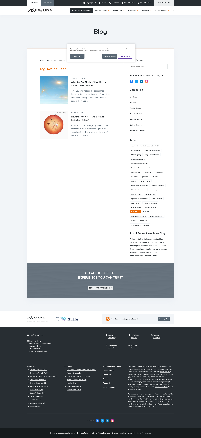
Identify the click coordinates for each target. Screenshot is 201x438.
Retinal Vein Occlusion (138, 216)
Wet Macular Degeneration (140, 225)
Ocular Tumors (136, 108)
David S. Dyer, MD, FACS (38, 370)
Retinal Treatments (137, 131)
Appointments (163, 3)
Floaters (134, 181)
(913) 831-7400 (129, 3)
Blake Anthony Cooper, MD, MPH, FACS (43, 376)
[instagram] (146, 81)
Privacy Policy (83, 433)
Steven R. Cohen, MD (37, 393)
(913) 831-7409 (145, 3)
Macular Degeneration (156, 190)
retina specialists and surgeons (147, 379)
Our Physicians (108, 370)
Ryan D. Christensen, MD (38, 383)
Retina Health (135, 203)
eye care (162, 168)
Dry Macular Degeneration (139, 163)
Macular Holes (150, 194)
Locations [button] (115, 3)
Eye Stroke (145, 177)
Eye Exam (148, 172)
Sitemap (115, 433)
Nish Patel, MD (35, 406)
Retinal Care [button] (117, 11)
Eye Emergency (136, 172)
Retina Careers (136, 119)
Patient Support (109, 387)
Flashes (155, 177)
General (133, 102)
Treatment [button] (132, 11)
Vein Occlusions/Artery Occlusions (78, 376)
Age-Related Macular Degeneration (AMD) (145, 146)
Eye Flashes (159, 172)
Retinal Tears (147, 212)
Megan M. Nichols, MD (37, 403)
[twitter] (136, 81)
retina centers (165, 372)
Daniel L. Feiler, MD (36, 396)
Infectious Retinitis (158, 185)
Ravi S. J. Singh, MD (36, 390)
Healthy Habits (145, 181)
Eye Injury (134, 177)
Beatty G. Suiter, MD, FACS (39, 386)
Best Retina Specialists (153, 150)
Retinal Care (107, 375)
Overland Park (155, 374)
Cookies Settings (125, 56)
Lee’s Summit (138, 374)
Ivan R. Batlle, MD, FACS (38, 380)
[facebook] (131, 81)
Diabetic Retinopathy (138, 159)
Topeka (146, 374)
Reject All (77, 56)
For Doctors (47, 3)
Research (106, 383)
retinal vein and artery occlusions (148, 401)
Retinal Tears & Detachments (76, 380)
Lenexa (130, 374)
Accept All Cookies (110, 56)
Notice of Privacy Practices (100, 433)
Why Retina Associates (112, 366)
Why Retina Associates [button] (81, 11)
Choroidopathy (136, 155)
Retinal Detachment (150, 203)
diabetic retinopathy (155, 399)
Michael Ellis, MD (35, 400)
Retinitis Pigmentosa (156, 216)
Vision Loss (143, 220)
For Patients (34, 3)
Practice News (136, 114)
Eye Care (133, 97)
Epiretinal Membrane (138, 168)
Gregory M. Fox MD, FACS (39, 373)
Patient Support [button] (161, 11)
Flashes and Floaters (74, 390)
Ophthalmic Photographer (139, 198)
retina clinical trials (161, 387)
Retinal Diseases (136, 125)
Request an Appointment (100, 288)
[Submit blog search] (165, 66)
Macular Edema (136, 194)
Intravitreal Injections (138, 190)
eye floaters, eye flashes (163, 404)
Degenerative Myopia (152, 155)
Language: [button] (91, 3)
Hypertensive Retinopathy (139, 185)
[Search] (173, 10)
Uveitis (133, 220)
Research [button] (145, 11)
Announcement (136, 150)
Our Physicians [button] (101, 11)
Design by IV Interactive (143, 433)
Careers (104, 3)
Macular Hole (71, 383)
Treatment (107, 379)
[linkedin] (141, 81)
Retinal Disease (136, 207)
